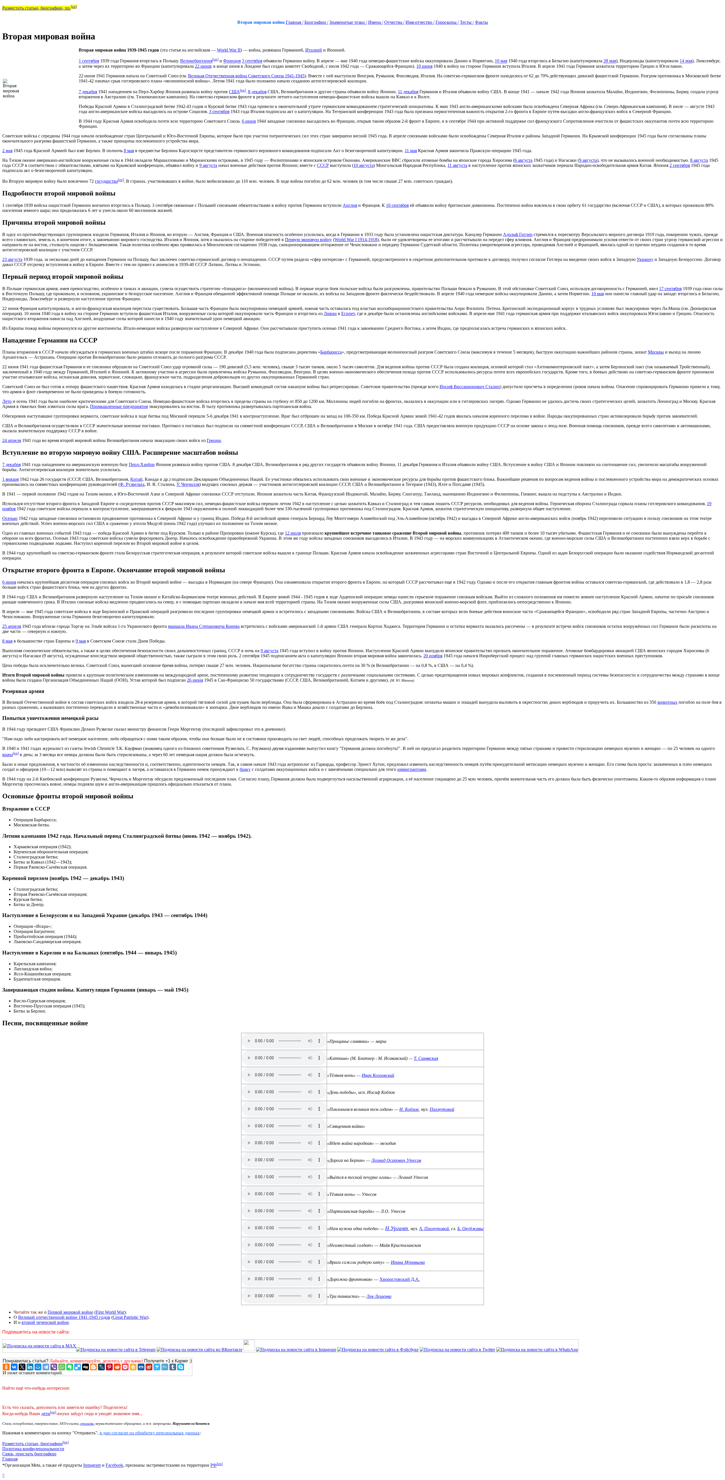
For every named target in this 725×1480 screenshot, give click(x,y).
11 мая (411, 150)
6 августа (523, 160)
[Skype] (180, 1367)
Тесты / (467, 22)
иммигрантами (411, 769)
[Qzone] (133, 1367)
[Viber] (53, 1367)
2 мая (7, 150)
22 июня (203, 66)
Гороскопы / (447, 22)
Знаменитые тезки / (348, 22)
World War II (228, 50)
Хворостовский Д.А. (399, 1279)
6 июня (249, 121)
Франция (232, 61)
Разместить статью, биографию (32, 1443)
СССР (323, 165)
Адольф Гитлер (517, 234)
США (234, 91)
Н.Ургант (396, 1228)
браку (245, 769)
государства (106, 181)
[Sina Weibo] (149, 1367)
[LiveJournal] (101, 1367)
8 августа (699, 160)
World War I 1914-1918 (355, 239)
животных (667, 702)
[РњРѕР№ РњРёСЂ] (38, 1367)
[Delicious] (77, 1367)
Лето (7, 401)
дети (45, 1413)
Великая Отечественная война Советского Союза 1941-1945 (246, 75)
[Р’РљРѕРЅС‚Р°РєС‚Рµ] (14, 1367)
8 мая (129, 150)
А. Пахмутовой (434, 1228)
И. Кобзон (409, 1109)
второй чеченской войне (45, 1322)
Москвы (656, 352)
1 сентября (89, 61)
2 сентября (679, 165)
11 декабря (408, 91)
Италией (313, 50)
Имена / (375, 22)
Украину (645, 259)
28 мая (610, 61)
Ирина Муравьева (408, 1262)
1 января (10, 479)
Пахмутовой (442, 1109)
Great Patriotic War (130, 1317)
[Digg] (85, 1367)
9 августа (588, 160)
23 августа (12, 259)
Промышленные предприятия (119, 406)
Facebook (114, 1465)
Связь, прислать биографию (29, 1453)
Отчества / (394, 22)
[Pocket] (125, 1367)
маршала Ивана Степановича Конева (204, 626)
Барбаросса (331, 352)
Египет (348, 313)
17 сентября (670, 288)
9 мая (81, 641)
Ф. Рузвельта (132, 484)
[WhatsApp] (61, 1367)
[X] (22, 1367)
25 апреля (11, 626)
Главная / (294, 22)
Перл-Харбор (142, 464)
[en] (74, 7)
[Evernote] (69, 1367)
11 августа (457, 165)
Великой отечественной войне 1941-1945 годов (64, 1317)
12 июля (293, 533)
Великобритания (196, 61)
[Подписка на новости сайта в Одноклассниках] (249, 1349)
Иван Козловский (378, 1075)
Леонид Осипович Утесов (396, 1160)
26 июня (195, 680)
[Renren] (141, 1367)
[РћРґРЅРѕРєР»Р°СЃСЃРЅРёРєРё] (6, 1367)
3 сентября (252, 61)
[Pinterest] (109, 1367)
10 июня (424, 66)
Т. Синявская (426, 1058)
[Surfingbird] (156, 1367)
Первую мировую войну (308, 239)
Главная (10, 1458)
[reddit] (117, 1367)
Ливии (330, 313)
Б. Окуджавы (470, 1228)
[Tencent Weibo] (164, 1367)
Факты (481, 22)
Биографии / (316, 22)
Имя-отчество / (420, 22)
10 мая (501, 61)
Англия (350, 205)
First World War (110, 1312)
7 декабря (88, 91)
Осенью (10, 518)
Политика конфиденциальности (33, 1448)
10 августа (363, 165)
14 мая (686, 61)
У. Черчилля (187, 484)
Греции (214, 440)
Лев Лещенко (378, 1296)
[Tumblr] (172, 1367)
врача (7, 754)
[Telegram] (45, 1367)
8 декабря (257, 91)
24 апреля (11, 440)
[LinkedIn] (30, 1367)
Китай (136, 479)
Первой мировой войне (70, 1312)
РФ (213, 1465)
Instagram (92, 1465)
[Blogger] (93, 1367)
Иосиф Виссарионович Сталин (470, 386)
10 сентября (397, 205)
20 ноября (432, 655)
